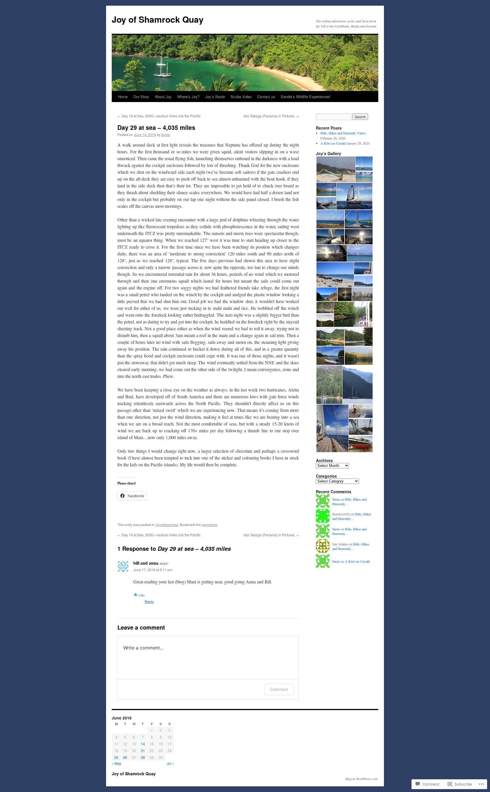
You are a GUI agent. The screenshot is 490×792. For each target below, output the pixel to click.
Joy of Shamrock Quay (158, 19)
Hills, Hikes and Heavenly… (351, 516)
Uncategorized (166, 524)
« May (116, 763)
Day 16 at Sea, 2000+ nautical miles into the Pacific (158, 115)
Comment (279, 689)
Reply (149, 601)
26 (125, 757)
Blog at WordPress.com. (361, 778)
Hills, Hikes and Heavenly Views (343, 133)
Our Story (141, 96)
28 (143, 757)
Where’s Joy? (188, 96)
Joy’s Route (215, 96)
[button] (335, 169)
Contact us (266, 96)
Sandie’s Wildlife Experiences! (306, 96)
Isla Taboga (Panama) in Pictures (271, 115)
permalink (209, 524)
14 (143, 743)
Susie (165, 134)
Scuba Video (241, 96)
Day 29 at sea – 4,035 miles (156, 127)
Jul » (170, 763)
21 (143, 750)
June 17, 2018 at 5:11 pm (152, 569)
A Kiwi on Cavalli (332, 143)
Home (123, 96)
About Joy (163, 96)
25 (116, 757)
